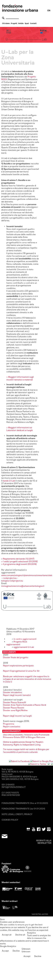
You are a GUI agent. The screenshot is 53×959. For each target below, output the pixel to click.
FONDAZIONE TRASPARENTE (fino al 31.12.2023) (25, 803)
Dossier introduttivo (12, 692)
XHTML (38, 914)
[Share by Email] (52, 764)
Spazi (27, 23)
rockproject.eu (10, 578)
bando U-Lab (8, 481)
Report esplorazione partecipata (18, 665)
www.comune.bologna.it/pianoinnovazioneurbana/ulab (26, 575)
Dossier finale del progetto (15, 657)
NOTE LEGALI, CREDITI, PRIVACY (17, 814)
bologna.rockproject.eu (12, 581)
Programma (8, 724)
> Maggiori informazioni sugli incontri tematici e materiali (20, 378)
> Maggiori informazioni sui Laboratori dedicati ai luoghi (19, 428)
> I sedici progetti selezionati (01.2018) (19, 561)
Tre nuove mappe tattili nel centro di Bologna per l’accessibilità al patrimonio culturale (26, 750)
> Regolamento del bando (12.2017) (17, 559)
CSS (46, 914)
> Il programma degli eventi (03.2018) (19, 564)
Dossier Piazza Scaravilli (14, 702)
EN (48, 10)
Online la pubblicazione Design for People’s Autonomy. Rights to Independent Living (23, 743)
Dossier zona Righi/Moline (15, 710)
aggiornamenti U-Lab (23, 647)
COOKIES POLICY (10, 820)
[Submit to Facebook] (19, 761)
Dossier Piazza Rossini (13, 707)
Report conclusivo (11, 726)
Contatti (33, 23)
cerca (3, 18)
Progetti (14, 23)
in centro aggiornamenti (24, 639)
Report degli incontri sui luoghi (17, 716)
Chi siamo (6, 23)
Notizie (21, 23)
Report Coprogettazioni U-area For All (21, 671)
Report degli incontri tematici (17, 695)
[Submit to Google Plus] (41, 761)
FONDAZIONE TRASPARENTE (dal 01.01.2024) (23, 808)
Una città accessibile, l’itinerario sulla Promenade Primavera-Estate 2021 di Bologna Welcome (26, 736)
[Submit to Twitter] (37, 764)
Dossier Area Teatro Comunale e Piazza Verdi (25, 705)
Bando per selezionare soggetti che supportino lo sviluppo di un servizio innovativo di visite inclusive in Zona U (27, 679)
